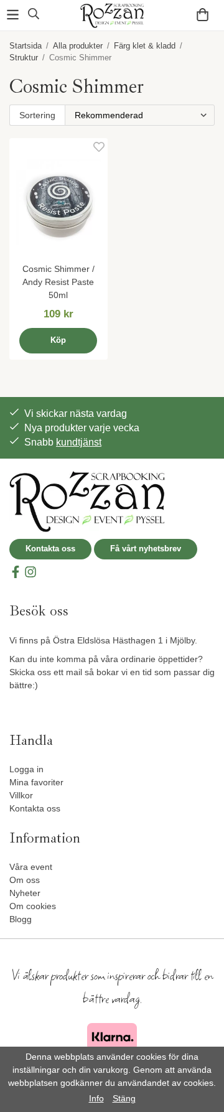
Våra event (30, 867)
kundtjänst (78, 442)
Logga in (26, 769)
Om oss (24, 880)
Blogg (20, 919)
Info (96, 1098)
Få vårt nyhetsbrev (145, 548)
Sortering (37, 115)
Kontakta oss (50, 548)
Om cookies (32, 906)
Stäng (124, 1098)
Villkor (21, 795)
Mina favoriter (36, 782)
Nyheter (24, 893)
